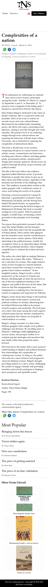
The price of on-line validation (20, 471)
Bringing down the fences (17, 431)
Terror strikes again (13, 441)
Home (5, 13)
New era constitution (14, 451)
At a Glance (39, 13)
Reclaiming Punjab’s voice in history (24, 543)
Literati (14, 45)
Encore (13, 13)
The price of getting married (18, 461)
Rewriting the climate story (24, 513)
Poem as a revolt (24, 573)
